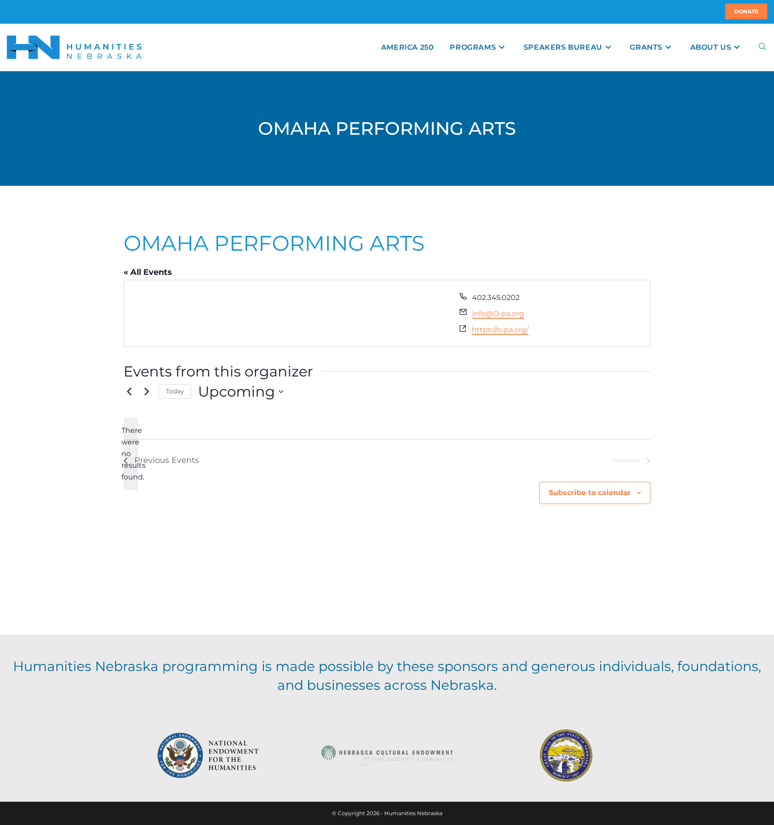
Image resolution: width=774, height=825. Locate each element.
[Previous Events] (129, 391)
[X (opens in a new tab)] (8, 11)
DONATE (746, 11)
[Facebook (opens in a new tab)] (12, 11)
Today (175, 391)
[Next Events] (146, 391)
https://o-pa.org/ (500, 329)
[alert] (131, 454)
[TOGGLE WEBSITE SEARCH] (762, 47)
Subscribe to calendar (590, 492)
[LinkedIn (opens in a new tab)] (17, 11)
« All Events (148, 272)
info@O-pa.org (498, 313)
